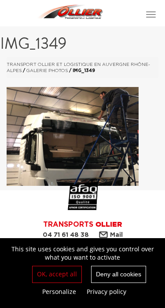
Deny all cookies (118, 274)
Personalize (59, 291)
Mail (116, 234)
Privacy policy (106, 291)
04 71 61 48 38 (66, 234)
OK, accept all (57, 274)
